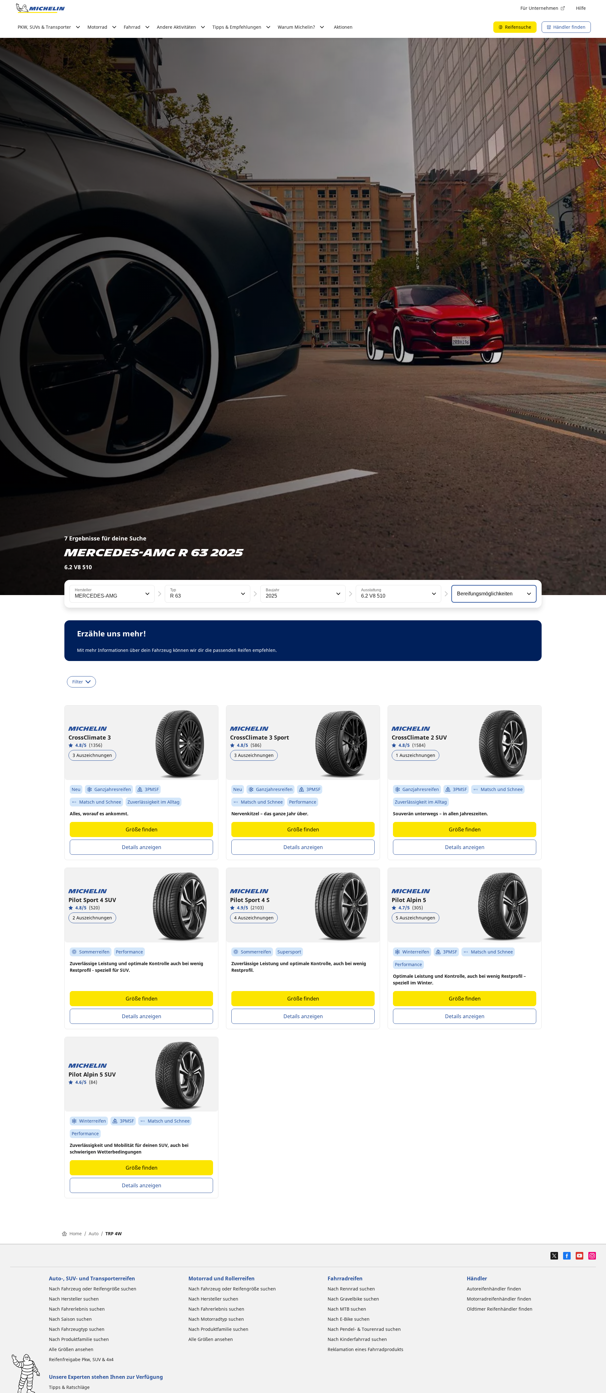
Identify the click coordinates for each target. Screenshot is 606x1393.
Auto (93, 1234)
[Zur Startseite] (40, 8)
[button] (146, 594)
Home (75, 1234)
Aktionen (343, 27)
